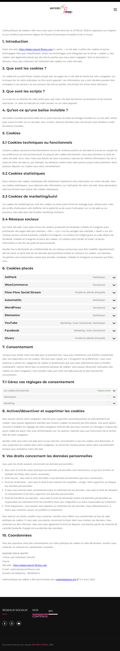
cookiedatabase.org (66, 579)
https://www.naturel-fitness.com (36, 49)
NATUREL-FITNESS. (40, 644)
